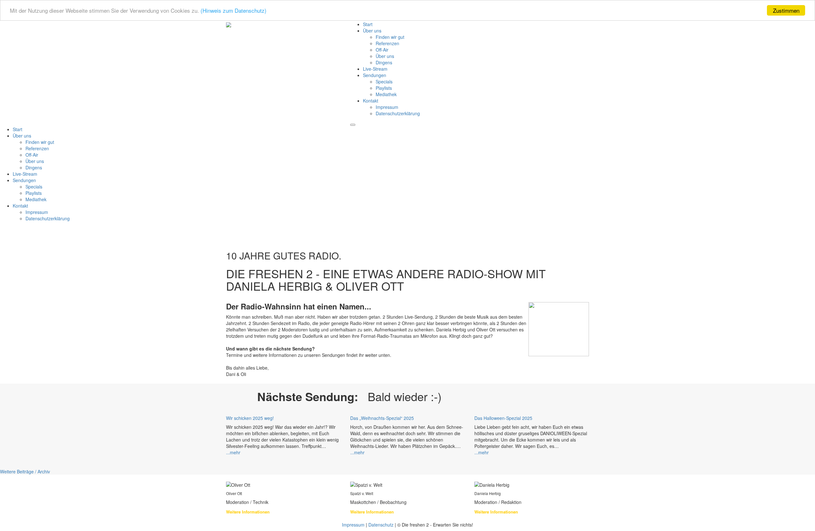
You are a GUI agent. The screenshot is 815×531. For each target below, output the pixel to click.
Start (367, 24)
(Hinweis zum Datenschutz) (233, 11)
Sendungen (374, 75)
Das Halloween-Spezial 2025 (503, 418)
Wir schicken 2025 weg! (250, 418)
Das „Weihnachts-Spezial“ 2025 (382, 418)
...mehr (233, 452)
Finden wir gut (390, 37)
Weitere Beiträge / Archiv (25, 471)
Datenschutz (380, 524)
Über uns (372, 30)
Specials (384, 81)
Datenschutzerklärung (398, 113)
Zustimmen (786, 10)
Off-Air (382, 49)
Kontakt (370, 100)
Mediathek (386, 94)
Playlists (384, 88)
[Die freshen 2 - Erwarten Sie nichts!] (228, 24)
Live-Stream (375, 69)
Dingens (384, 62)
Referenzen (387, 43)
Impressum (387, 107)
